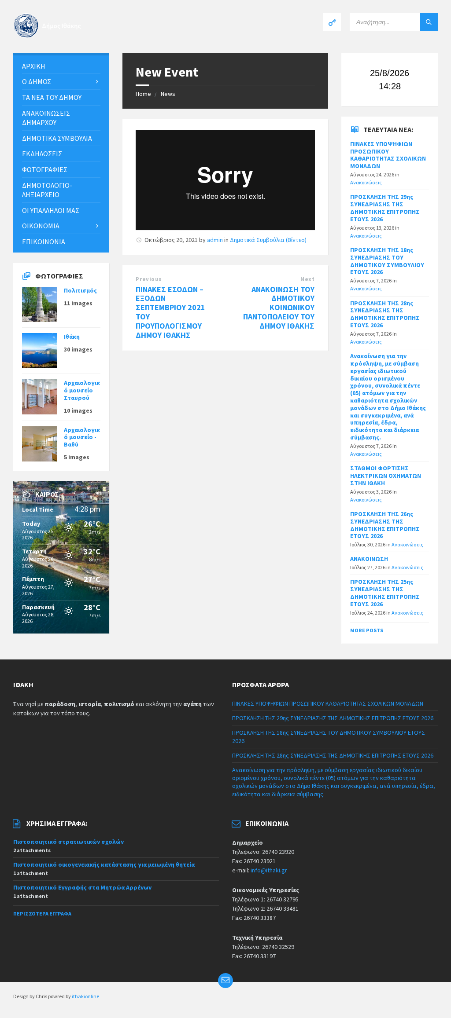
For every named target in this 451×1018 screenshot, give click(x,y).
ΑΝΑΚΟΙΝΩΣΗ (369, 559)
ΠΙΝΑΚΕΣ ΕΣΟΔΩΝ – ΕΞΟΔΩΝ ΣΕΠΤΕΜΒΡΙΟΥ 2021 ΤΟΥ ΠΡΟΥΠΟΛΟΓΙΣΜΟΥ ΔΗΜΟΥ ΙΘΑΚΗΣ (170, 312)
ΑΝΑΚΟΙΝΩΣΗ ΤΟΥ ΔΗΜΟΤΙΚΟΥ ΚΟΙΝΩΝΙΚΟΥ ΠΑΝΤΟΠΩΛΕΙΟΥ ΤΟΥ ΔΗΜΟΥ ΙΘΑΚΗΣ (278, 307)
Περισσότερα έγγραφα (42, 913)
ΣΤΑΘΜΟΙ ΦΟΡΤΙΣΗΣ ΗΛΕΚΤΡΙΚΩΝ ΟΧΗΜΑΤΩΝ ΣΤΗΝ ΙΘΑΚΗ (385, 475)
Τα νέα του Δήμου (51, 97)
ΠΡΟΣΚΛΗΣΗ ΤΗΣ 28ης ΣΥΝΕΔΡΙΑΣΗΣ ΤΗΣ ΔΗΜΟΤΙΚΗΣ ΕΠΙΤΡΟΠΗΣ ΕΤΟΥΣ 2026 (385, 314)
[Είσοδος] (332, 22)
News (168, 94)
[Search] (429, 22)
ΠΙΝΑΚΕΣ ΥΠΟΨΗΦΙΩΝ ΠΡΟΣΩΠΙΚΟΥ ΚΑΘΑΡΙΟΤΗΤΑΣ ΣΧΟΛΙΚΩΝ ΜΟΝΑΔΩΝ (388, 155)
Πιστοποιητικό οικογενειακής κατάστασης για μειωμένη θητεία (104, 864)
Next (307, 279)
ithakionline (85, 996)
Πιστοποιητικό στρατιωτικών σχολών (68, 842)
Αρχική (33, 66)
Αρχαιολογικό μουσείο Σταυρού (82, 390)
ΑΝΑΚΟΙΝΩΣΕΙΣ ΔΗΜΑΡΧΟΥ (46, 118)
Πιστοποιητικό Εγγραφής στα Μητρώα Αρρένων (82, 887)
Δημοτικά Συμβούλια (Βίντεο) (268, 240)
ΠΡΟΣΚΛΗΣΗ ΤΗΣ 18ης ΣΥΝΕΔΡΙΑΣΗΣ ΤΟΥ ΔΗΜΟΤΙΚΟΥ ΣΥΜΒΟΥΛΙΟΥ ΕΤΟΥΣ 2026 (387, 261)
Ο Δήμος (36, 81)
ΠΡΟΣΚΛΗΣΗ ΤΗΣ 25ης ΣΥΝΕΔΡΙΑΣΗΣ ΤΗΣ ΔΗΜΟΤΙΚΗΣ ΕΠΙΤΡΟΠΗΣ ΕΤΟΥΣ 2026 (385, 593)
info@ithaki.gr (269, 870)
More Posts (366, 630)
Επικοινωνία (43, 241)
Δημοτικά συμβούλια (57, 138)
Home (143, 94)
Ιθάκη (72, 337)
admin (215, 240)
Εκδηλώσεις (42, 153)
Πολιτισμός (80, 290)
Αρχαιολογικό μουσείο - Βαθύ (82, 437)
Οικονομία (40, 225)
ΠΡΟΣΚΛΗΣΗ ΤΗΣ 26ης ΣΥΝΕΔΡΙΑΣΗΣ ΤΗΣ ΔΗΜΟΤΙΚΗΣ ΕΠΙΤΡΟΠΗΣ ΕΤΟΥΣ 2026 (385, 525)
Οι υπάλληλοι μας (50, 210)
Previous (149, 279)
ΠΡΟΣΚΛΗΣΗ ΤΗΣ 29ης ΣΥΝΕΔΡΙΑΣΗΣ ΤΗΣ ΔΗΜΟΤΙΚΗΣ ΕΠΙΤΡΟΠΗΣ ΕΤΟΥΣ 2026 (385, 208)
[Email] (225, 980)
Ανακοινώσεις (366, 182)
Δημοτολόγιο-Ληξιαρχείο (47, 190)
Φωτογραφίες (44, 169)
